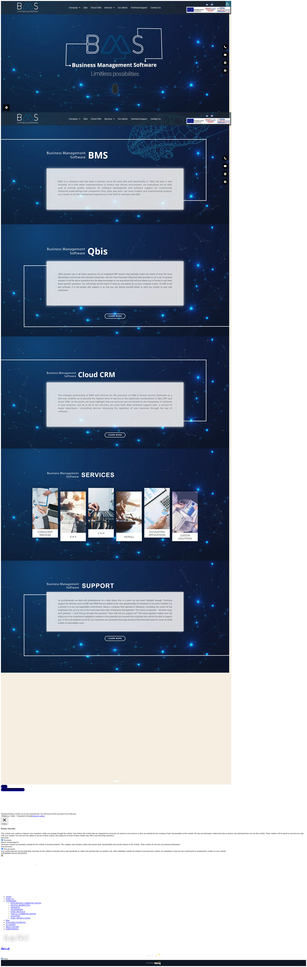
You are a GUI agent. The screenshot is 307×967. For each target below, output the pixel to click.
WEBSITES (15, 907)
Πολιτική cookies (38, 816)
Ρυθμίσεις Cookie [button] (8, 816)
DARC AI (10, 899)
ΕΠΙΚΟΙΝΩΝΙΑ (12, 929)
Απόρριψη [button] (20, 816)
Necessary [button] (5, 838)
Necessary (8, 840)
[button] (153, 959)
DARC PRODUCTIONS (20, 918)
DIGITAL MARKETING (20, 905)
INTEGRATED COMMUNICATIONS (26, 903)
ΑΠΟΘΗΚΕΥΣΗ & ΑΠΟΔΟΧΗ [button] (14, 853)
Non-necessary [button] (6, 847)
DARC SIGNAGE (18, 912)
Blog (7, 920)
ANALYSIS (15, 916)
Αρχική (8, 897)
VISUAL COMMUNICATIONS (23, 914)
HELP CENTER (12, 927)
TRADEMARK (17, 909)
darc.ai (5, 948)
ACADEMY (11, 925)
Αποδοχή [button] (27, 816)
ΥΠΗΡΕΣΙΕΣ (11, 901)
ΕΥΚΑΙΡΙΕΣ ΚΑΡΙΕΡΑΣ (16, 922)
